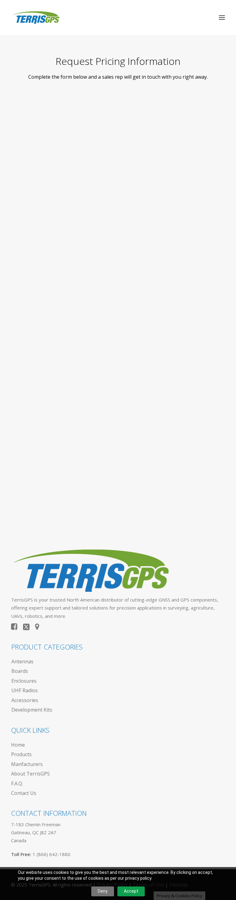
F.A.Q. (17, 783)
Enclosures (24, 680)
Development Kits (31, 709)
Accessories (24, 700)
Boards (19, 671)
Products (21, 754)
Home (18, 744)
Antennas (22, 661)
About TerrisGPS (30, 773)
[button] (222, 17)
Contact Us (23, 793)
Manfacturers (27, 764)
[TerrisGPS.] (36, 17)
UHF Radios (24, 690)
